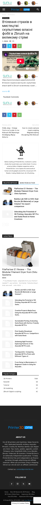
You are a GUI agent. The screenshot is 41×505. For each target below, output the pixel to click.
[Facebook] (4, 46)
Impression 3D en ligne (26, 496)
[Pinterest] (14, 46)
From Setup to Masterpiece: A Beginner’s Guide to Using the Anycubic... (25, 364)
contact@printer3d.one (24, 469)
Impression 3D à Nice (28, 494)
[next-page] (7, 224)
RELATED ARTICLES (10, 183)
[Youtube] (29, 484)
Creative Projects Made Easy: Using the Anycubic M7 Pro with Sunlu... (26, 313)
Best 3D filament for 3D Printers (20, 492)
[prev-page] (3, 224)
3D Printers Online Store (12, 494)
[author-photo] (20, 156)
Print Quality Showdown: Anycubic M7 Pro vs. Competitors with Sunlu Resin (27, 333)
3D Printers (11, 15)
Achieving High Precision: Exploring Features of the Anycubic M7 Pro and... (24, 344)
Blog (33, 492)
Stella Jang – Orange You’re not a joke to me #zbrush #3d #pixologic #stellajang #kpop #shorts (10, 132)
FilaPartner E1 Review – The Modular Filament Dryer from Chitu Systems (26, 191)
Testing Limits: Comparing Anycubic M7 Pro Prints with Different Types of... (25, 354)
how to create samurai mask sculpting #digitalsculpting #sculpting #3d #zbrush (30, 131)
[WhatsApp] (19, 46)
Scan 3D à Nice (12, 496)
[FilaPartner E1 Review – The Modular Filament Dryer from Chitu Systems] (7, 191)
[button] (3, 9)
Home (4, 15)
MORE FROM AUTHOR (27, 183)
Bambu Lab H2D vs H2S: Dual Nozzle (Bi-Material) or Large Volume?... (25, 292)
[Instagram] (17, 484)
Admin (6, 41)
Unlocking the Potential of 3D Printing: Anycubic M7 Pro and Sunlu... (25, 302)
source (5, 91)
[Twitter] (9, 46)
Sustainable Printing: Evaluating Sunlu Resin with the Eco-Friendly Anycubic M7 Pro (27, 323)
